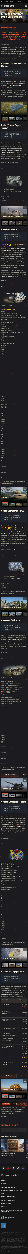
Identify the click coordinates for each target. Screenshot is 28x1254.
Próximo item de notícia (23, 1130)
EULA (2, 1193)
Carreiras (4, 1207)
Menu (26, 6)
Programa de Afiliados (8, 1187)
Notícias (8, 11)
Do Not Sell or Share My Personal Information (11, 1210)
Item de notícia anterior (4, 1130)
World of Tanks (7, 6)
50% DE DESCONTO (8, 32)
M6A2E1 (16, 34)
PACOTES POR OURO (14, 40)
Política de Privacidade (8, 1197)
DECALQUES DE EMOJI (18, 38)
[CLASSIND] (3, 1225)
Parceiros (4, 1184)
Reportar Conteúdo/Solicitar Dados (12, 1190)
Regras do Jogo (6, 1203)
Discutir (11, 1155)
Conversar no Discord (8, 27)
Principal (3, 11)
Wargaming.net (10, 1250)
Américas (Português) (10, 1175)
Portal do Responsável (8, 1200)
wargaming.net (8, 1218)
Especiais (13, 11)
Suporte (3, 1180)
